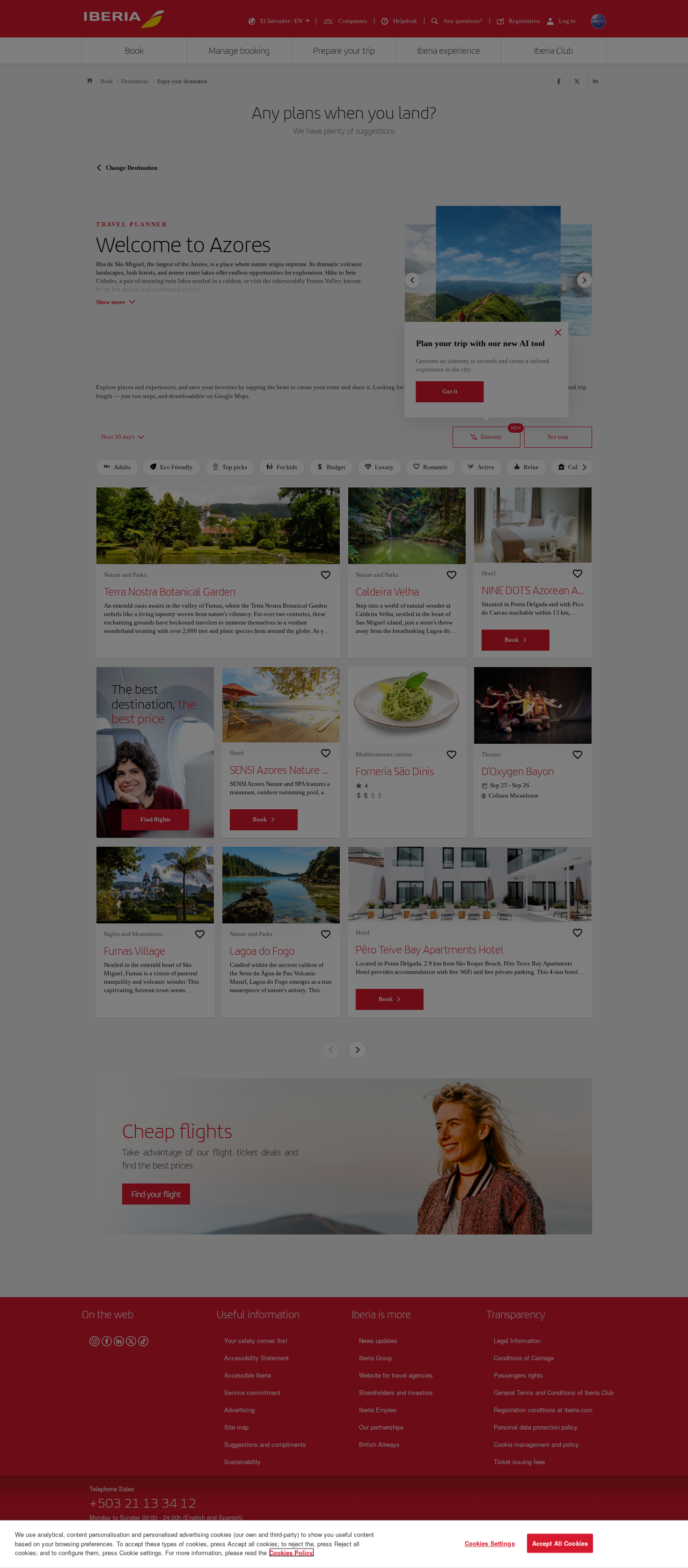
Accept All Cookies (560, 1543)
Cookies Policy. (291, 1552)
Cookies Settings (490, 1543)
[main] (344, 1544)
